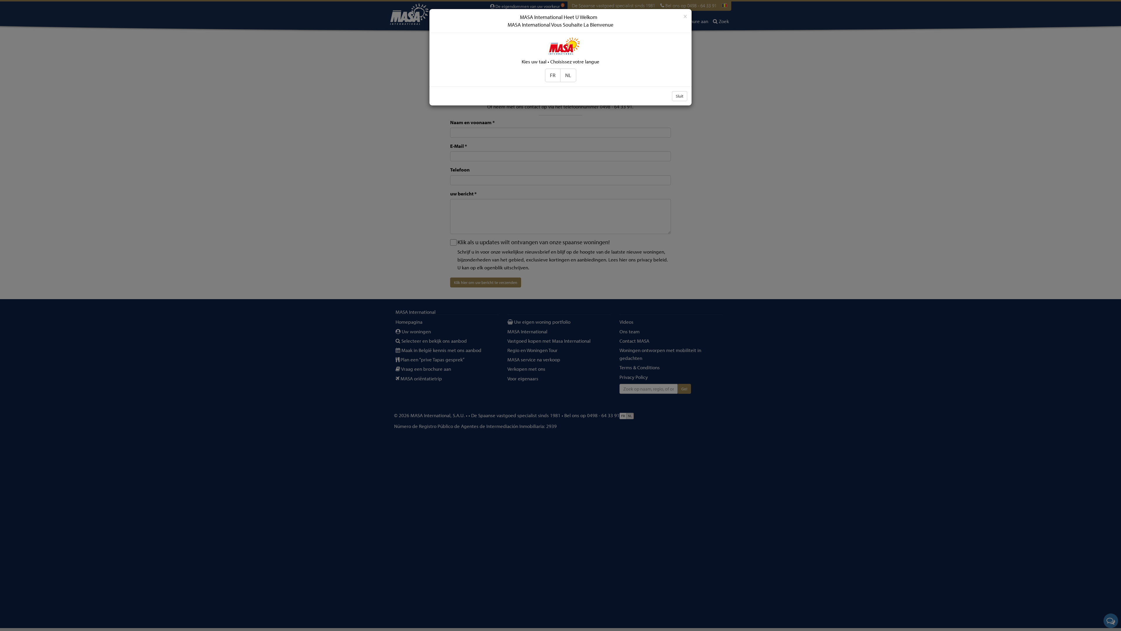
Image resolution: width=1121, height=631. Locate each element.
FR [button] (553, 75)
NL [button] (568, 75)
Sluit (679, 96)
